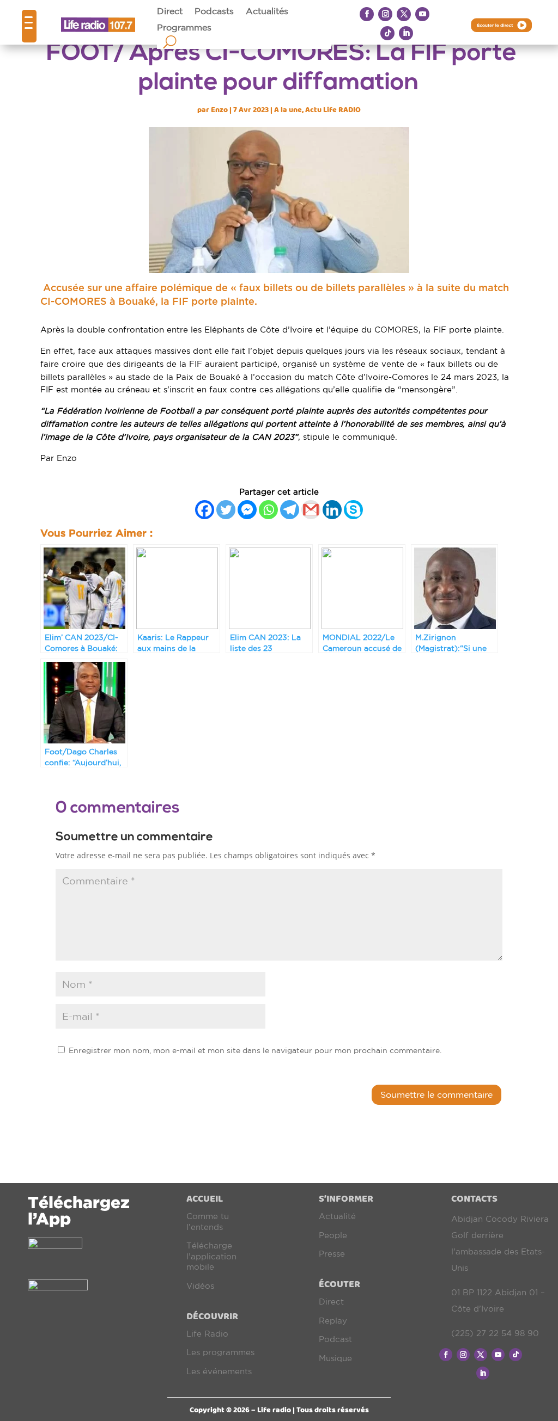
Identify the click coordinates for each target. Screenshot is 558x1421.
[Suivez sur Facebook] (367, 14)
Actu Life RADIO (333, 109)
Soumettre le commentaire (436, 1094)
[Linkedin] (332, 509)
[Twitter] (225, 509)
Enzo (219, 109)
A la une (288, 109)
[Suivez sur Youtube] (422, 14)
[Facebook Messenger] (247, 509)
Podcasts (214, 11)
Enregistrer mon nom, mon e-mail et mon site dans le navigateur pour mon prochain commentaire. (255, 1050)
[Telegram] (289, 509)
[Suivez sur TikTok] (387, 33)
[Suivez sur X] (404, 14)
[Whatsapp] (268, 509)
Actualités (267, 11)
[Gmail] (310, 509)
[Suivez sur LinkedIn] (406, 33)
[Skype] (353, 509)
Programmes (184, 27)
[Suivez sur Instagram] (385, 14)
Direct (170, 11)
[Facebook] (204, 509)
